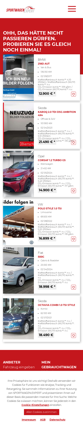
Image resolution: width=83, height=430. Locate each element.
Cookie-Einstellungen (35, 404)
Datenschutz (57, 419)
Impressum (29, 419)
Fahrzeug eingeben (19, 367)
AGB (43, 419)
